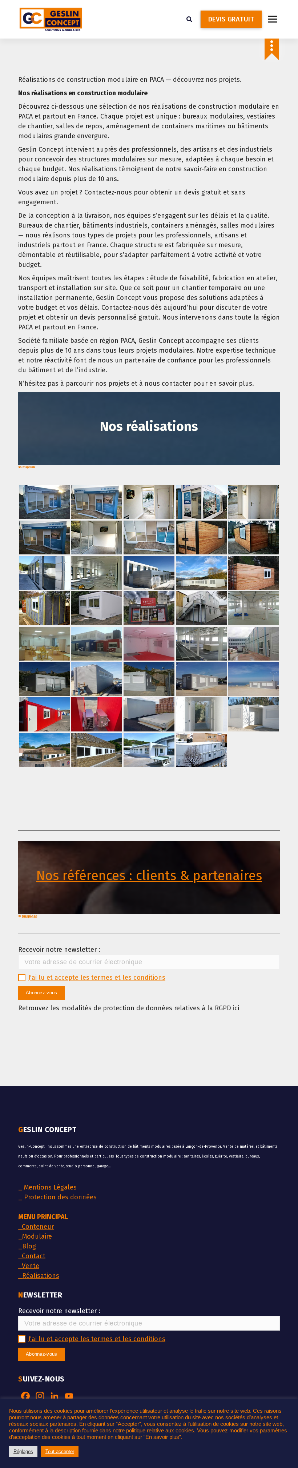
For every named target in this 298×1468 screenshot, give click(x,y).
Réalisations (38, 1276)
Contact (31, 1256)
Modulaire (35, 1236)
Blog (27, 1246)
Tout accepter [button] (59, 1451)
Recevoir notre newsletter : (59, 950)
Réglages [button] (23, 1451)
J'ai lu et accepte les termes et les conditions (96, 978)
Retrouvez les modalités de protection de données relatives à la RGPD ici (128, 1008)
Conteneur (36, 1227)
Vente (28, 1266)
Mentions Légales (47, 1187)
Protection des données (57, 1197)
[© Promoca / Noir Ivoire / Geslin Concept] (44, 502)
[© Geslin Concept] (201, 537)
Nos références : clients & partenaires (149, 876)
